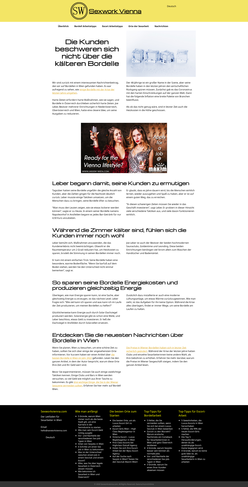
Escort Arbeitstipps (112, 26)
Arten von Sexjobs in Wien (91, 443)
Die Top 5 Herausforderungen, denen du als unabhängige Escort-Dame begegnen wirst (192, 442)
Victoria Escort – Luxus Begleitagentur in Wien (124, 438)
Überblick (63, 26)
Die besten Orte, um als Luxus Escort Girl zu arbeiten (124, 423)
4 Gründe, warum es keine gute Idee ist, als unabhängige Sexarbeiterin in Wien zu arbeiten (194, 456)
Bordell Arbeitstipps (85, 26)
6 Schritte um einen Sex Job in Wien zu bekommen (91, 448)
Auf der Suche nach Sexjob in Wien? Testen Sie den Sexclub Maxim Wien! (125, 459)
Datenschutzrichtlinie (145, 484)
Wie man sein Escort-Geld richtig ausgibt (90, 431)
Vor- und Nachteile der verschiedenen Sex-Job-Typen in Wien (89, 438)
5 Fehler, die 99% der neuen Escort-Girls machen (191, 431)
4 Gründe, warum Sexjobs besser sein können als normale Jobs (159, 451)
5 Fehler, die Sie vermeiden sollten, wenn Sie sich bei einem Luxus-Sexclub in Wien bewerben (160, 424)
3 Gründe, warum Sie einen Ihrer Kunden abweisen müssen (157, 467)
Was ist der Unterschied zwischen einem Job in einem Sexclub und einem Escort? (90, 456)
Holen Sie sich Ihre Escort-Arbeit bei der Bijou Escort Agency (125, 451)
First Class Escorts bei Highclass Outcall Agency (125, 444)
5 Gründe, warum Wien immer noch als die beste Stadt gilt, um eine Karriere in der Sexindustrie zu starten (90, 422)
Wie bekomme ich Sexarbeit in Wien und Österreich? (89, 474)
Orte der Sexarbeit (138, 26)
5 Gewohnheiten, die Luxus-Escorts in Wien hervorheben (192, 423)
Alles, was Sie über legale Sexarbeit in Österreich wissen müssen (90, 466)
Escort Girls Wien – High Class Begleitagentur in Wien (124, 431)
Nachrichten (161, 26)
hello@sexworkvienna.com (54, 430)
